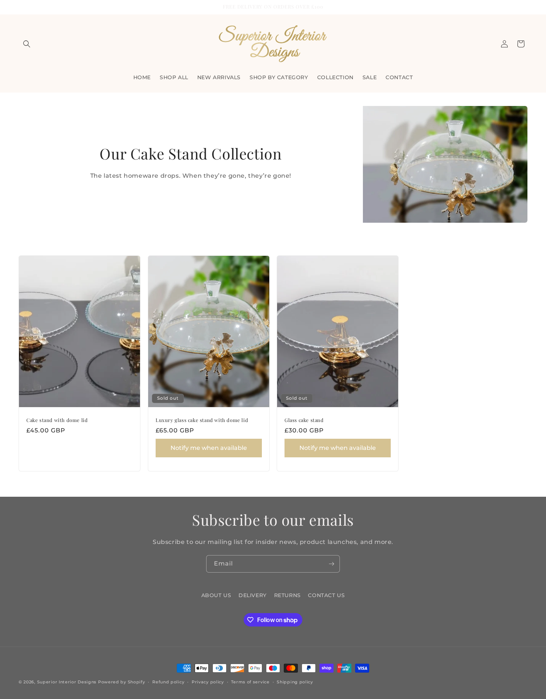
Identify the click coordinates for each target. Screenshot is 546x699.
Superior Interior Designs (67, 681)
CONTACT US (326, 595)
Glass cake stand (304, 420)
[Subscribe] (331, 564)
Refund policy (168, 681)
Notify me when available (208, 447)
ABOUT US (216, 595)
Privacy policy (208, 681)
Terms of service (250, 681)
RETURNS (287, 595)
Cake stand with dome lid (57, 420)
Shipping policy (295, 681)
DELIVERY (252, 595)
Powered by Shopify (121, 681)
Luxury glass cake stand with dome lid (202, 420)
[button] (27, 44)
